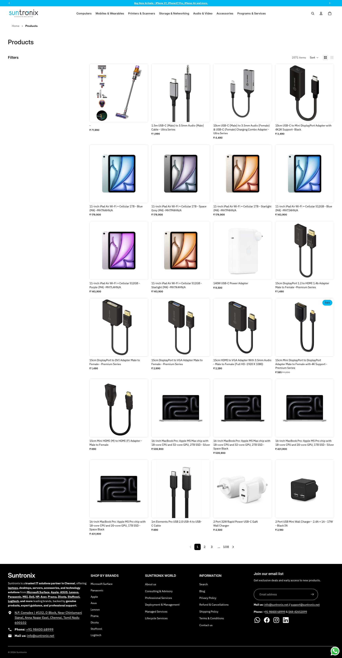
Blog (202, 591)
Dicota (95, 622)
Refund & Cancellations (214, 604)
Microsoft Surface (102, 584)
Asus (94, 603)
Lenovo (95, 609)
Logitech (96, 635)
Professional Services (158, 598)
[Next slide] (266, 92)
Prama (94, 616)
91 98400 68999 (275, 612)
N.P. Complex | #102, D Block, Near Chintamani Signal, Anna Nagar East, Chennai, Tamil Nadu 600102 (48, 618)
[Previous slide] (219, 92)
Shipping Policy (208, 611)
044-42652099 (297, 612)
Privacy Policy (207, 598)
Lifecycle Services (156, 618)
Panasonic (97, 590)
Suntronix (21, 652)
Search (203, 584)
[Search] (312, 13)
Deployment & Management (162, 604)
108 (226, 547)
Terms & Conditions (211, 618)
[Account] (321, 13)
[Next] (233, 546)
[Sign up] (312, 594)
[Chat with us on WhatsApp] (335, 651)
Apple (94, 597)
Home (15, 25)
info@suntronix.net (40, 636)
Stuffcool (96, 629)
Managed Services (156, 611)
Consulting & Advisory (159, 591)
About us (150, 584)
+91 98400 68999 (39, 629)
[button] (314, 57)
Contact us (206, 625)
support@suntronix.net (305, 604)
